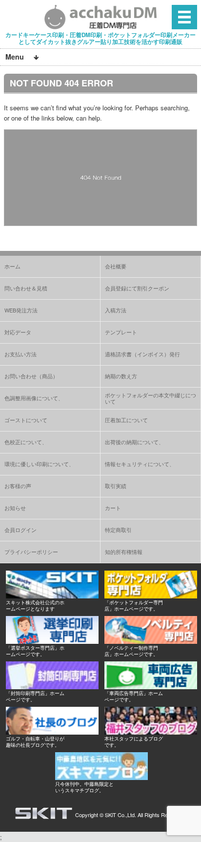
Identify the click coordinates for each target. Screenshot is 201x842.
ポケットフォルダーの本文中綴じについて (150, 398)
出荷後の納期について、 (134, 442)
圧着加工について (126, 420)
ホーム (12, 266)
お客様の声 (17, 486)
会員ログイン (20, 530)
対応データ (17, 332)
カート (113, 508)
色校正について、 (25, 442)
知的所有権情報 (123, 551)
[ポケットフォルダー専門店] (150, 595)
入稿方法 (115, 310)
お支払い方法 (20, 354)
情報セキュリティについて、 (140, 464)
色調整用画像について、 (33, 398)
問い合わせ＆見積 (25, 288)
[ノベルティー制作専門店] (150, 641)
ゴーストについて (25, 420)
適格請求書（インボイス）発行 (142, 354)
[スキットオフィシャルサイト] (52, 595)
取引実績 (115, 486)
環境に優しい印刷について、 (39, 464)
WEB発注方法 (21, 310)
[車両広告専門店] (150, 686)
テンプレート (121, 332)
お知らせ (15, 508)
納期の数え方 (121, 376)
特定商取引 (118, 530)
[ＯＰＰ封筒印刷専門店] (52, 686)
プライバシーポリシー (31, 551)
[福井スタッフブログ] (150, 732)
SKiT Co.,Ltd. (120, 815)
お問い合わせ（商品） (31, 376)
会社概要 (115, 266)
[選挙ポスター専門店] (52, 641)
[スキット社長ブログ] (52, 732)
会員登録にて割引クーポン (137, 288)
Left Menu (184, 17)
